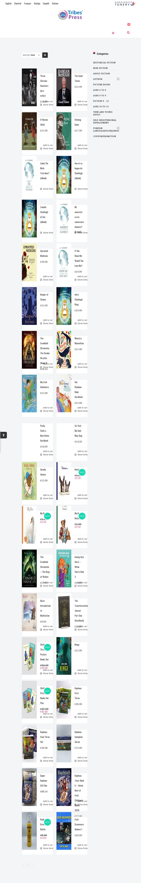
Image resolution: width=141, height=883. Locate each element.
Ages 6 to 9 (99, 95)
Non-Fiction (100, 68)
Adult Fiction (101, 73)
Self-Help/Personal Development (104, 121)
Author (97, 79)
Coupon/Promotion (104, 136)
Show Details (46, 105)
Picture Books (101, 84)
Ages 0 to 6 (99, 90)
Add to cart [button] (46, 101)
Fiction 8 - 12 (101, 101)
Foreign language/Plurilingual (106, 129)
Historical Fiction (104, 62)
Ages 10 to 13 (101, 106)
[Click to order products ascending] (45, 55)
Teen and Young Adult (102, 113)
